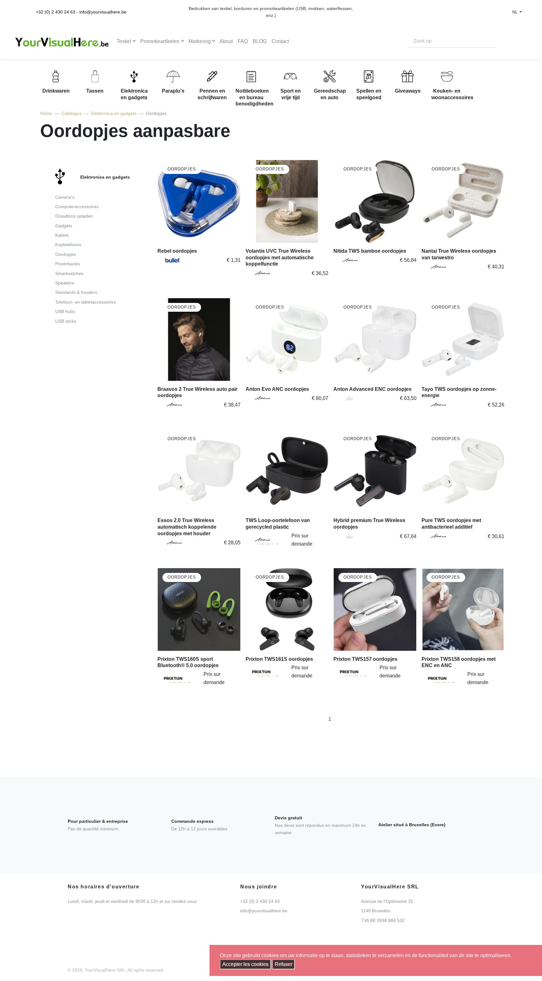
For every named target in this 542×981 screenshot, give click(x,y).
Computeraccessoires (76, 206)
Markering (200, 41)
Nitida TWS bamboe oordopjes (369, 251)
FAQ (243, 41)
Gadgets (63, 225)
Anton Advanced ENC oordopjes (372, 389)
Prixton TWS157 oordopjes (365, 659)
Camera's (64, 197)
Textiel (124, 41)
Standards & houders (76, 292)
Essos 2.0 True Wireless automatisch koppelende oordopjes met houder (186, 527)
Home (46, 113)
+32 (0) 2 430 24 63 (55, 11)
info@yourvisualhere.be (102, 11)
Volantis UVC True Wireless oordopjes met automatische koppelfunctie (280, 257)
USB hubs (65, 311)
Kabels (62, 235)
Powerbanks (67, 263)
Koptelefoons (68, 244)
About (226, 41)
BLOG (260, 41)
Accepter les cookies (245, 964)
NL (515, 11)
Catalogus (71, 113)
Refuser (283, 964)
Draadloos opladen (74, 215)
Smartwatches (69, 273)
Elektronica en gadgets (113, 113)
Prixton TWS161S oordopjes (279, 659)
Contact (280, 41)
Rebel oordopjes (177, 251)
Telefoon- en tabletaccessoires (85, 302)
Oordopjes (65, 254)
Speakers (64, 282)
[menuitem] (89, 248)
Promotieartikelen (159, 41)
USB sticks (65, 321)
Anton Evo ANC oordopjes (277, 389)
